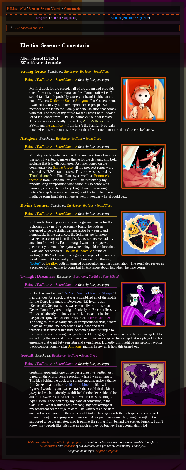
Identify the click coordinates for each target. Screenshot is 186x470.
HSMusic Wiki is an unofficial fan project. (55, 442)
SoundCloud (101, 71)
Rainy (29, 80)
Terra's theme (39, 176)
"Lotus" (35, 263)
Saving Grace (33, 71)
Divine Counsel (34, 205)
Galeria (56, 8)
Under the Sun (60, 101)
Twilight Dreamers (37, 276)
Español (113, 451)
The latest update (76, 251)
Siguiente (70, 18)
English (100, 451)
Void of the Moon (78, 384)
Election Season (39, 8)
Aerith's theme (93, 121)
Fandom (115, 18)
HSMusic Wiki (16, 8)
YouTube (85, 71)
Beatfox (52, 263)
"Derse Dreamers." (100, 318)
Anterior (55, 18)
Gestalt (26, 355)
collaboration (48, 446)
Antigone (81, 101)
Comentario (72, 8)
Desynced (42, 18)
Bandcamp (71, 71)
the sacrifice (54, 125)
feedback (69, 446)
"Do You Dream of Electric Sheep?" (88, 293)
